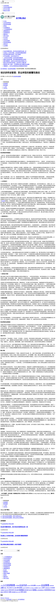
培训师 (3, 201)
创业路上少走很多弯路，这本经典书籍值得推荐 (14, 52)
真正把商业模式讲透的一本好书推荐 (12, 54)
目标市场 (6, 590)
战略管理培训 (6, 31)
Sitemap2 (7, 598)
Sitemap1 (3, 598)
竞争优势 (11, 590)
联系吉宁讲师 (6, 10)
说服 (10, 592)
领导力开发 (18, 592)
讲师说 (5, 26)
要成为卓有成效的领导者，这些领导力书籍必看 (14, 62)
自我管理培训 (48, 590)
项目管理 (13, 592)
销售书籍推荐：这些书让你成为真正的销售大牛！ (15, 61)
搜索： (2, 550)
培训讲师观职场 (7, 42)
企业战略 (33, 585)
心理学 (43, 587)
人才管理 (17, 585)
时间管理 (52, 587)
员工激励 (14, 587)
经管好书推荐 (6, 573)
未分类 (5, 570)
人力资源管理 (9, 585)
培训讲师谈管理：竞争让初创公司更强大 (12, 517)
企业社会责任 (38, 585)
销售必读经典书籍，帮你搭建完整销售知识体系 (14, 59)
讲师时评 (5, 44)
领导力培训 (6, 35)
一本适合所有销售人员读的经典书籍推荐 (13, 57)
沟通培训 (3, 590)
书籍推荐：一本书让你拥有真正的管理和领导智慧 (15, 66)
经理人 (35, 590)
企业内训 (5, 39)
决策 (2, 588)
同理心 (5, 587)
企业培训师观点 (7, 22)
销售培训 (5, 34)
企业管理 (5, 45)
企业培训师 (6, 5)
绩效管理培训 (41, 590)
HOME (5, 21)
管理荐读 (5, 571)
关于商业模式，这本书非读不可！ (11, 56)
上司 (2, 585)
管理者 (21, 590)
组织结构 (26, 590)
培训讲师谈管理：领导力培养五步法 (11, 516)
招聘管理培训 (47, 587)
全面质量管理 (51, 585)
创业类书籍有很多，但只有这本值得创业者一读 (14, 51)
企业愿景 (28, 585)
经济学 (30, 590)
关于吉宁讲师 (6, 9)
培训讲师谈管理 (7, 24)
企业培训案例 (6, 40)
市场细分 (36, 587)
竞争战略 (16, 590)
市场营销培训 (6, 32)
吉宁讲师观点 (4, 68)
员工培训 (5, 37)
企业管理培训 (6, 27)
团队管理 (19, 587)
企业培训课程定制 (7, 7)
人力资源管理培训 (7, 29)
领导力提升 (24, 592)
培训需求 (27, 587)
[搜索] (1, 1)
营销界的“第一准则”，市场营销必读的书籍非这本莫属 (16, 64)
